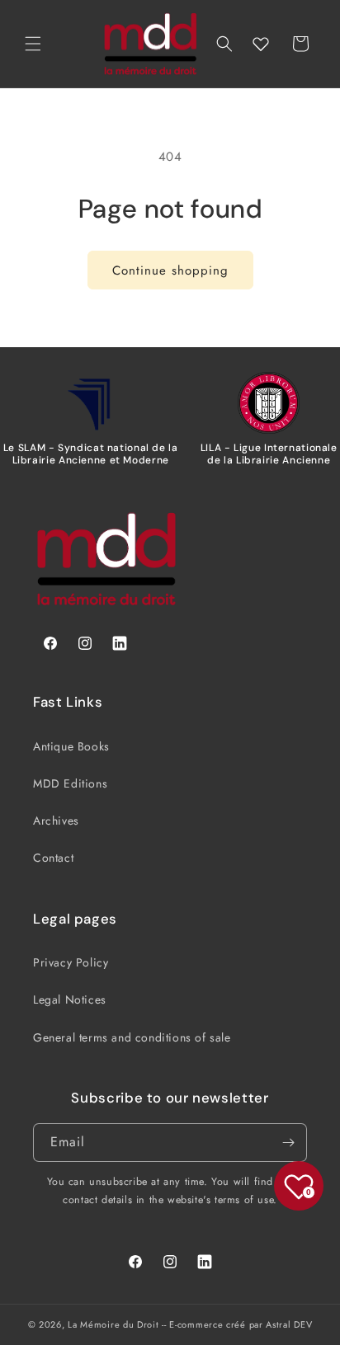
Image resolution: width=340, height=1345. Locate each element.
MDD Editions (70, 783)
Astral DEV (289, 1324)
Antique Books (71, 746)
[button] (33, 44)
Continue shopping (170, 270)
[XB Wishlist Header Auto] (261, 44)
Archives (56, 820)
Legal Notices (69, 999)
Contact (53, 857)
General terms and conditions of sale (132, 1037)
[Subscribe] (288, 1142)
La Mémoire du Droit (113, 1324)
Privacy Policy (70, 962)
